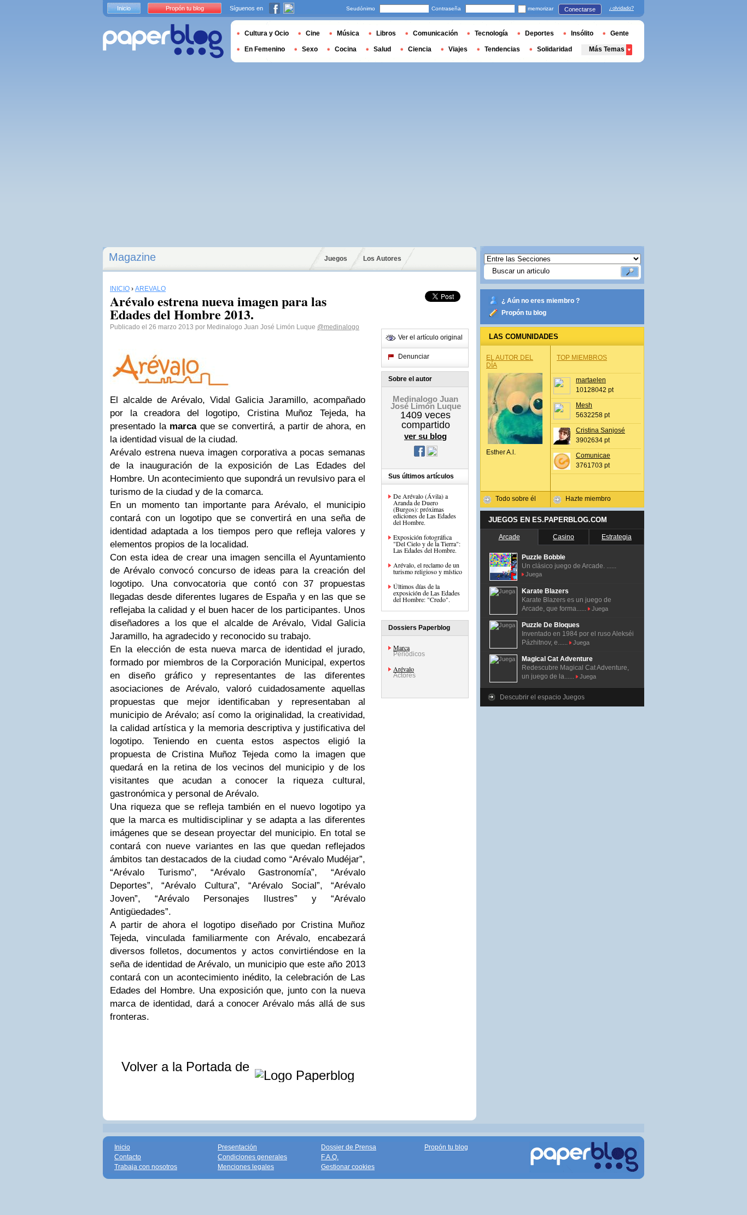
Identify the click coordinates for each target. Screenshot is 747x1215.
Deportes (539, 33)
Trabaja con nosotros (145, 1167)
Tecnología (491, 33)
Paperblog (163, 41)
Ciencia (419, 49)
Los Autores (382, 258)
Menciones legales (246, 1167)
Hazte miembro (588, 499)
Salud (382, 49)
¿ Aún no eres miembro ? (540, 301)
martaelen (591, 380)
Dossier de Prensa (348, 1147)
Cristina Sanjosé (600, 430)
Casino (563, 537)
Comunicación (435, 33)
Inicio (124, 8)
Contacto (127, 1157)
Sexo (310, 49)
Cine (313, 33)
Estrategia (617, 537)
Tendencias (502, 49)
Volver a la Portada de (187, 1066)
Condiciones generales (252, 1157)
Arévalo (403, 668)
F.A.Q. (330, 1157)
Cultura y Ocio (266, 33)
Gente (619, 33)
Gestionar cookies (348, 1167)
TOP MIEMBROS (582, 357)
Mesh (584, 405)
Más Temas (607, 49)
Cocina (346, 49)
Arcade (509, 537)
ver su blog (425, 436)
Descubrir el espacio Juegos (542, 697)
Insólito (582, 33)
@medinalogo (338, 327)
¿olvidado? (621, 8)
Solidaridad (554, 49)
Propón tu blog (523, 313)
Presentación (237, 1147)
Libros (386, 33)
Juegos (335, 258)
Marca (401, 647)
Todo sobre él (515, 499)
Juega (534, 574)
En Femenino (264, 49)
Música (348, 33)
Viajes (458, 49)
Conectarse (580, 9)
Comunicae (593, 455)
